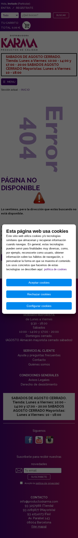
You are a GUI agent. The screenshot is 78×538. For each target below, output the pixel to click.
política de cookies (55, 269)
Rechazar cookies (39, 294)
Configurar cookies (39, 306)
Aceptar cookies (39, 282)
